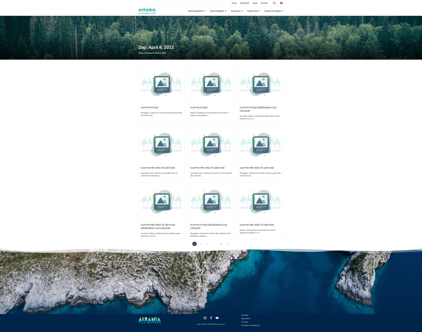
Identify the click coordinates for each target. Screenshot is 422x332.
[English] (281, 3)
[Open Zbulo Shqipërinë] (205, 11)
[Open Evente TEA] (259, 11)
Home (140, 53)
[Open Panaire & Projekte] (283, 11)
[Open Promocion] (242, 11)
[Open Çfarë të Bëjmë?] (226, 11)
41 (221, 244)
